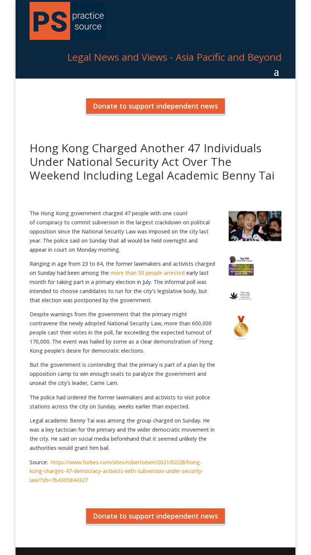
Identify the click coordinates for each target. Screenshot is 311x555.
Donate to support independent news (155, 105)
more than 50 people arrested (147, 272)
